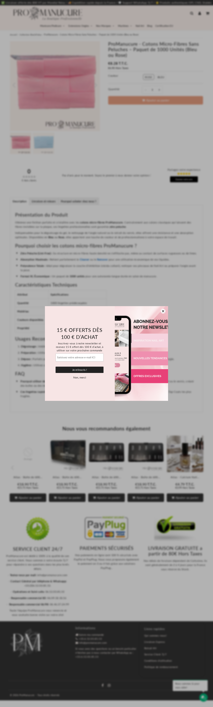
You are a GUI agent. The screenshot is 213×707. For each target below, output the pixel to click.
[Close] (163, 311)
